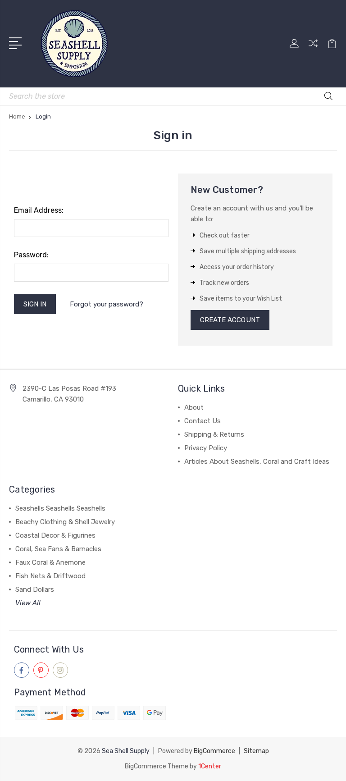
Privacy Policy (205, 448)
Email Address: (39, 210)
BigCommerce (214, 751)
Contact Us (202, 421)
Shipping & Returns (214, 434)
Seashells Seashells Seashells (60, 508)
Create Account (230, 320)
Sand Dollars (34, 589)
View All (28, 603)
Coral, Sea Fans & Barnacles (58, 549)
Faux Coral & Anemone (50, 562)
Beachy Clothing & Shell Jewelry (65, 522)
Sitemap (256, 751)
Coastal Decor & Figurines (55, 535)
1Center (209, 766)
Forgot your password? (106, 304)
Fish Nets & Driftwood (50, 576)
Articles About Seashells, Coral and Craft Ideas (256, 461)
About (194, 407)
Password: (31, 255)
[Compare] (313, 48)
